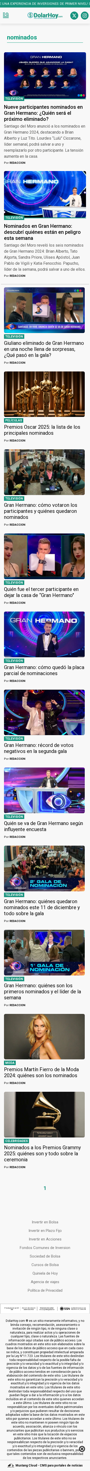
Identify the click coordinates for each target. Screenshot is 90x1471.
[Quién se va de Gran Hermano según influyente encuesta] (44, 790)
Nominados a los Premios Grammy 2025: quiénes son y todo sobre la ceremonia (42, 1154)
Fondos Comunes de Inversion (45, 1247)
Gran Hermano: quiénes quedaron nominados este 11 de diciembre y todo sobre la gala (42, 907)
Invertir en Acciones (45, 1239)
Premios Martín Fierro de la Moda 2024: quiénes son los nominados (41, 1072)
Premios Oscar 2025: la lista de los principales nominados (42, 430)
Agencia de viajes (45, 1282)
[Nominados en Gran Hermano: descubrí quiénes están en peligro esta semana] (45, 194)
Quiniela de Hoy (45, 1273)
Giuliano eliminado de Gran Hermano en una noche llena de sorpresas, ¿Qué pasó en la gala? (44, 349)
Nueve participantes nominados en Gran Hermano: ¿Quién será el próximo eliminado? (43, 113)
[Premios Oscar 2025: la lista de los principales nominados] (44, 394)
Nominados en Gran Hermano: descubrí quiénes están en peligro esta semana (42, 232)
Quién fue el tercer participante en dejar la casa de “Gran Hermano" (41, 592)
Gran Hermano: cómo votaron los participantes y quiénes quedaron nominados (40, 511)
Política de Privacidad (45, 1290)
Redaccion (14, 163)
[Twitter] (74, 16)
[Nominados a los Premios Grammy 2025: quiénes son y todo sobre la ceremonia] (44, 1114)
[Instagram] (85, 16)
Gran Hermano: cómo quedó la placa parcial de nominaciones (44, 670)
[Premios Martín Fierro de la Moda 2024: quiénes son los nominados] (44, 1037)
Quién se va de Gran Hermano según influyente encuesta (43, 826)
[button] (5, 15)
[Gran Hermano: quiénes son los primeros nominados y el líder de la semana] (44, 952)
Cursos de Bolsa (45, 1265)
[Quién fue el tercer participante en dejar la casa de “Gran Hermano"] (44, 556)
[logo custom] (45, 16)
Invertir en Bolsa (45, 1222)
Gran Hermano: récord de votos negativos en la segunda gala (39, 748)
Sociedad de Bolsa (45, 1256)
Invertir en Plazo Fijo (45, 1230)
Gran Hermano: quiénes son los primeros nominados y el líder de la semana (42, 992)
